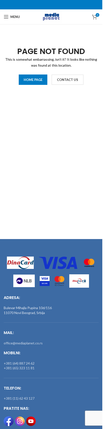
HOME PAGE (33, 80)
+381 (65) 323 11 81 (19, 368)
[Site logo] (51, 16)
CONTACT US (67, 80)
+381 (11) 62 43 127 (19, 398)
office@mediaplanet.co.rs (23, 343)
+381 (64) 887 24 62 (19, 363)
